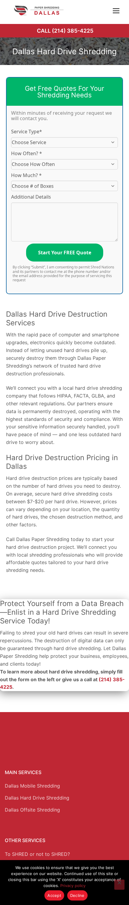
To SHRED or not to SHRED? (37, 854)
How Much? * (26, 175)
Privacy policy (73, 885)
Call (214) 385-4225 (65, 31)
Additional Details (31, 197)
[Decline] (119, 885)
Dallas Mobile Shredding (32, 786)
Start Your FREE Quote (64, 252)
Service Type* (26, 131)
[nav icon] (116, 10)
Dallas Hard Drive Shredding (37, 798)
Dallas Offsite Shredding (32, 810)
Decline (77, 895)
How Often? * (26, 153)
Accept (54, 895)
